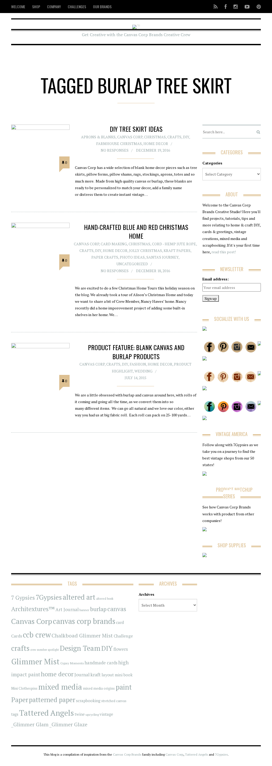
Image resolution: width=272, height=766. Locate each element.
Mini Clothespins (24, 688)
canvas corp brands (84, 621)
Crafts (174, 136)
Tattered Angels (46, 713)
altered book (104, 599)
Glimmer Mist (35, 661)
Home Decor (155, 143)
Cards (16, 636)
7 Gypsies (23, 597)
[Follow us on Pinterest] (257, 6)
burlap (98, 609)
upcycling (92, 714)
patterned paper (52, 699)
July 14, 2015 (135, 377)
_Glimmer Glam (30, 724)
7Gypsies (49, 597)
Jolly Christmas (145, 250)
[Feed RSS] (215, 6)
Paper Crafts (104, 257)
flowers (120, 649)
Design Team (80, 648)
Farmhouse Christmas (119, 143)
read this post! (223, 251)
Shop (36, 6)
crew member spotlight (44, 650)
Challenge (123, 636)
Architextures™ (33, 609)
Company (54, 6)
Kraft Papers (177, 250)
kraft (95, 674)
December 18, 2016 (153, 270)
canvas (116, 609)
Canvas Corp (129, 136)
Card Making (114, 243)
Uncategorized (132, 263)
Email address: (215, 278)
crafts (20, 648)
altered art (79, 597)
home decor (57, 674)
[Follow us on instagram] (235, 6)
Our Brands (102, 6)
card (120, 622)
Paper (19, 699)
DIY (186, 136)
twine (80, 714)
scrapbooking (88, 700)
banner (84, 610)
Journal (82, 675)
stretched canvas (113, 701)
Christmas (155, 136)
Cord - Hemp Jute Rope (174, 243)
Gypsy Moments (72, 663)
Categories (212, 162)
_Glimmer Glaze (68, 724)
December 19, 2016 (153, 150)
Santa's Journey (162, 257)
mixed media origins (99, 688)
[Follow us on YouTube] (247, 6)
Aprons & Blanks (98, 136)
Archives (146, 594)
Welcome (18, 6)
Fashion (138, 364)
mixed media (60, 687)
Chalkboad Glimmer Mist (82, 635)
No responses (115, 150)
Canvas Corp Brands (127, 754)
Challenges (77, 6)
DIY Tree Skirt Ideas (136, 129)
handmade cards (101, 663)
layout (107, 675)
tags (14, 714)
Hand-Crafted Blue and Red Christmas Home (136, 231)
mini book (124, 674)
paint (124, 687)
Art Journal (67, 609)
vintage (106, 714)
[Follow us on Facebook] (225, 6)
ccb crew (37, 635)
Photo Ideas (132, 257)
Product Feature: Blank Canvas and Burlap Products (136, 351)
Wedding (143, 371)
